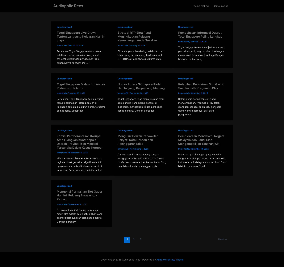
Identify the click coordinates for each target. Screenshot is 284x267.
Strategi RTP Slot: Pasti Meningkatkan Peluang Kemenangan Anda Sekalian (137, 36)
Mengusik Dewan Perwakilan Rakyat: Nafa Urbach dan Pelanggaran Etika (138, 140)
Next (222, 239)
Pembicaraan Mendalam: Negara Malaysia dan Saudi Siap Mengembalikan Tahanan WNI (201, 140)
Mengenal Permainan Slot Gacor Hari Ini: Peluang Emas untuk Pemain (79, 195)
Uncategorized (64, 27)
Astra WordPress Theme (169, 259)
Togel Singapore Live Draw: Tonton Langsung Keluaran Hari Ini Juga (81, 36)
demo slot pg (201, 5)
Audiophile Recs (68, 6)
